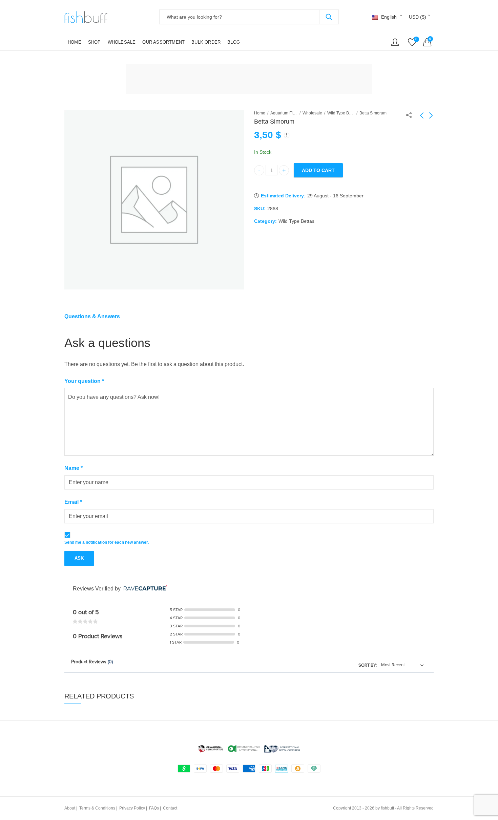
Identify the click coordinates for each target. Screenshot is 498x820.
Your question (84, 381)
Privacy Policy (132, 808)
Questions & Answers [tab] (92, 316)
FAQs (154, 808)
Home (259, 113)
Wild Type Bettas (340, 113)
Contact (170, 808)
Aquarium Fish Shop (283, 113)
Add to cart (318, 170)
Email (73, 502)
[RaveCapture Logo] (143, 588)
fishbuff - (388, 808)
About (69, 808)
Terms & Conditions (97, 808)
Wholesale (312, 113)
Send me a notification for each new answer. (106, 542)
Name (73, 468)
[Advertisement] (251, 80)
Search (329, 16)
